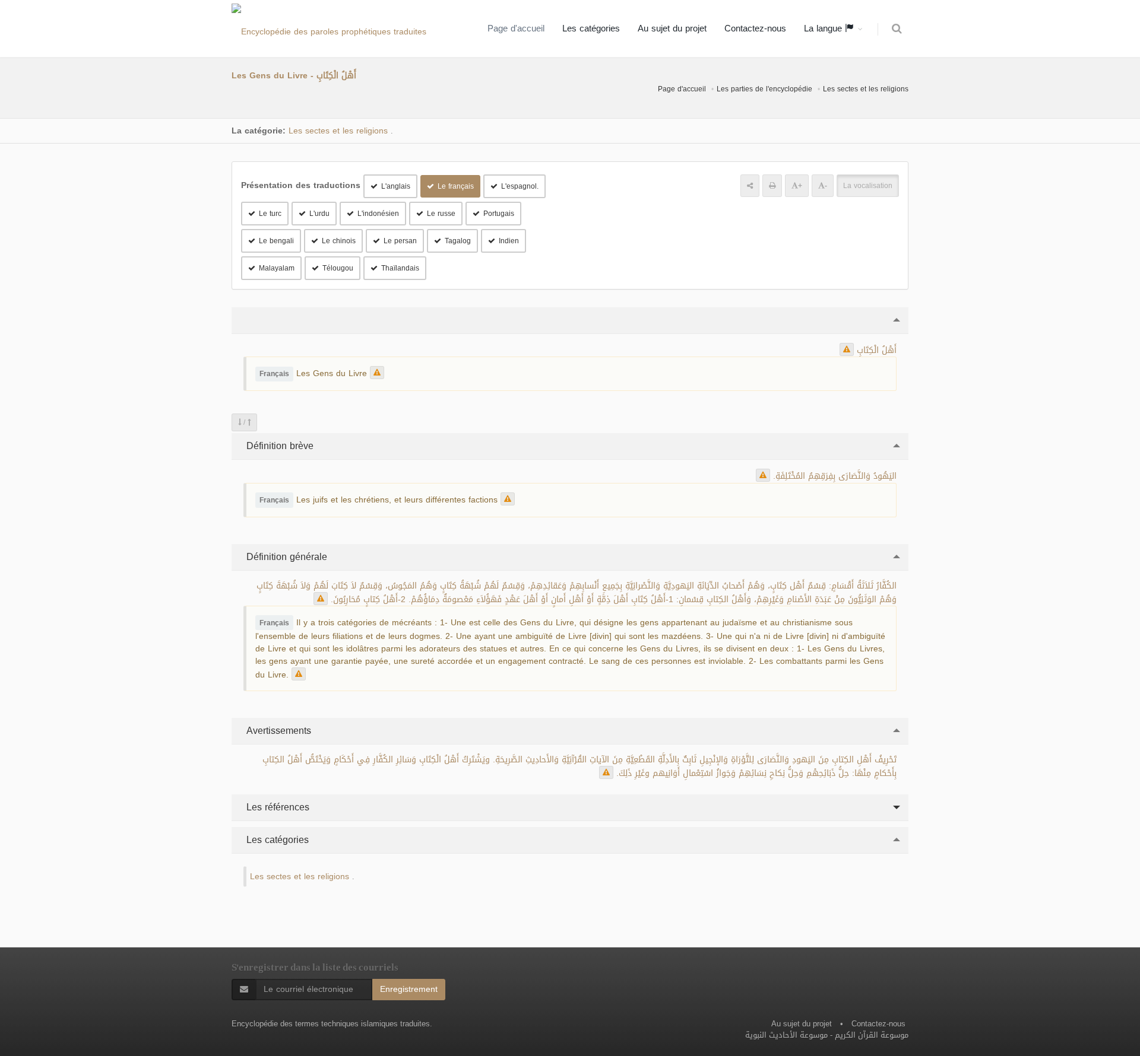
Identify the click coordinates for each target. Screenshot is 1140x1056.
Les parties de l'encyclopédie (764, 89)
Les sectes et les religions (865, 89)
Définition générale (285, 557)
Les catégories (591, 28)
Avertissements (277, 730)
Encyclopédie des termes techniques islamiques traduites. (332, 1023)
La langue (824, 28)
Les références (276, 807)
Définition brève (278, 446)
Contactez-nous (755, 28)
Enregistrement (409, 989)
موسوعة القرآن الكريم (871, 1035)
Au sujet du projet (672, 28)
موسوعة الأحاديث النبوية (786, 1035)
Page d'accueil (515, 28)
